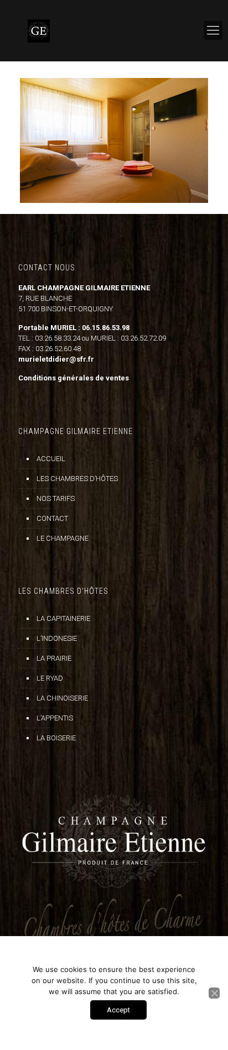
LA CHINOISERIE (62, 698)
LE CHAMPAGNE (63, 538)
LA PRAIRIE (54, 658)
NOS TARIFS (56, 498)
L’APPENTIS (55, 718)
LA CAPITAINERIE (63, 618)
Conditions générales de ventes (73, 378)
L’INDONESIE (57, 638)
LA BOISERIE (56, 738)
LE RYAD (50, 678)
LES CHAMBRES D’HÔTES (77, 478)
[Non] (214, 993)
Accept (118, 1010)
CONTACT (52, 518)
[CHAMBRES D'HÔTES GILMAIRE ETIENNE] (114, 30)
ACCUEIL (51, 459)
